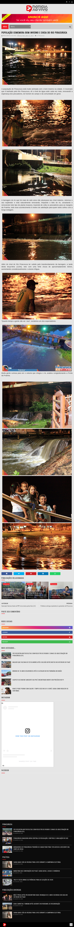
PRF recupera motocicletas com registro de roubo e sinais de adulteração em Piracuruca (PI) (12, 592)
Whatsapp (5, 641)
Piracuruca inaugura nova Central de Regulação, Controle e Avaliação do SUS (37, 593)
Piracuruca (41, 36)
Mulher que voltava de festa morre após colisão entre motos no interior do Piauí (41, 662)
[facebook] (69, 2)
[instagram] (67, 2)
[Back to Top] (71, 924)
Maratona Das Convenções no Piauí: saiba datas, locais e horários (36, 871)
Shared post (24, 761)
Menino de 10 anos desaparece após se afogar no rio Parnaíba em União (37, 671)
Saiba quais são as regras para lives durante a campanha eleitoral (37, 862)
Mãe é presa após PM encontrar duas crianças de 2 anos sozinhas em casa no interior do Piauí (40, 896)
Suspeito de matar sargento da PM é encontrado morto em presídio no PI (38, 680)
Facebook (5, 632)
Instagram (5, 627)
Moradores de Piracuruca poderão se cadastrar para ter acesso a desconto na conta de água (60, 592)
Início (5, 26)
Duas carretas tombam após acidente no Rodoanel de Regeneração (36, 904)
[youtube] (72, 2)
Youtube (4, 637)
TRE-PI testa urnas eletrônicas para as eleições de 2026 (33, 880)
